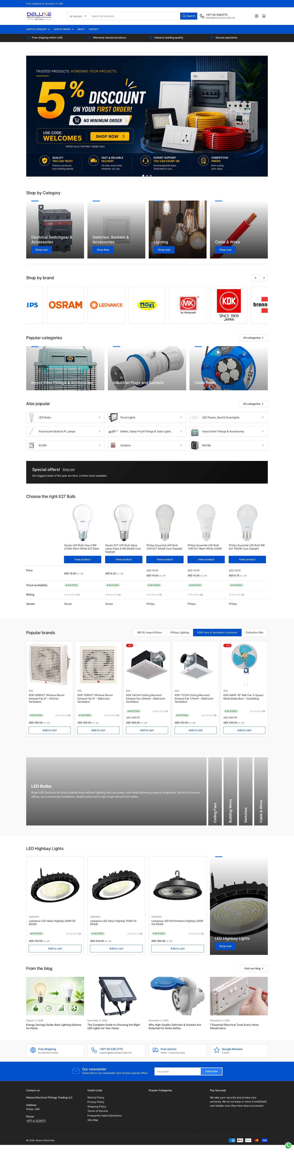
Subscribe (211, 1048)
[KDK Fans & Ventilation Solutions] (168, 305)
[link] (50, 665)
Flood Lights (127, 417)
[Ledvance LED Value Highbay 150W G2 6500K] (116, 862)
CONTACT (94, 29)
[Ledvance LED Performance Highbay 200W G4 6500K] (177, 862)
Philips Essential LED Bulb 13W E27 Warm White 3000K (205, 547)
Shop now (225, 923)
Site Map (92, 1097)
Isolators (125, 445)
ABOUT (81, 29)
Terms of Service (97, 1088)
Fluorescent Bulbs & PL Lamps (57, 431)
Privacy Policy (95, 1079)
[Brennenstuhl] (209, 305)
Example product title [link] (41, 692)
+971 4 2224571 (36, 1097)
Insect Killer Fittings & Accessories (223, 431)
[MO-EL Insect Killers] (86, 305)
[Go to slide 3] (151, 176)
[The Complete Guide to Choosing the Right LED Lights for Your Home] (116, 973)
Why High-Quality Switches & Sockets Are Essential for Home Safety (175, 1003)
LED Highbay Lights (232, 915)
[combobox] (143, 16)
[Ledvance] (45, 305)
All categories (251, 337)
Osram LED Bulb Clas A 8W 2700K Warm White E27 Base (81, 547)
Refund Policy (95, 1074)
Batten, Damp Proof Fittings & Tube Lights (145, 431)
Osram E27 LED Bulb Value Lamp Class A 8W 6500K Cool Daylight (123, 548)
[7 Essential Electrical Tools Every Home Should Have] (239, 973)
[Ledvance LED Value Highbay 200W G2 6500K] (55, 862)
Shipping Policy (96, 1083)
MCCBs (206, 445)
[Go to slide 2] (147, 176)
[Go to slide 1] (143, 176)
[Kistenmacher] (249, 305)
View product (82, 559)
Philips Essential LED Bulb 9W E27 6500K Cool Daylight (247, 547)
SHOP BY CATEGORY (36, 29)
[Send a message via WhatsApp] (288, 1146)
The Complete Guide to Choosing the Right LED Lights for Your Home (113, 1003)
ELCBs (43, 445)
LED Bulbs (45, 417)
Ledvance (34, 893)
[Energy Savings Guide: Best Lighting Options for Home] (55, 973)
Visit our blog (252, 945)
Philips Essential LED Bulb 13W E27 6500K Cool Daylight (164, 547)
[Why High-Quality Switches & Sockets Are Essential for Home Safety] (178, 973)
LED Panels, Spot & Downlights (220, 417)
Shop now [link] (69, 469)
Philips (150, 603)
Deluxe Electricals (45, 1117)
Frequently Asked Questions (104, 1092)
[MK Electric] (127, 305)
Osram (68, 603)
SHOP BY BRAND (62, 29)
